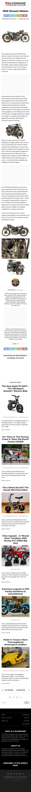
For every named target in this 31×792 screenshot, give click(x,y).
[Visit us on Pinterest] (17, 774)
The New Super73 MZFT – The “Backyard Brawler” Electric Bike (15, 388)
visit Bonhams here (10, 217)
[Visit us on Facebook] (10, 697)
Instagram (25, 723)
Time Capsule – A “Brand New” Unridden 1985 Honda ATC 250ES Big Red (15, 539)
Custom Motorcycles (10, 417)
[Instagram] (13, 344)
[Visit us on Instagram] (17, 697)
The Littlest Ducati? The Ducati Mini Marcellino (15, 488)
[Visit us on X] (14, 697)
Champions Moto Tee (22, 690)
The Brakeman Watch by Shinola (9, 690)
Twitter (26, 717)
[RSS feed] (2, 4)
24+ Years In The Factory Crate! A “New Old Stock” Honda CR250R (15, 439)
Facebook (25, 714)
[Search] (26, 702)
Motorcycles (23, 417)
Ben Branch (12, 19)
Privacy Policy (9, 779)
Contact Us (15, 780)
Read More (5, 429)
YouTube (26, 720)
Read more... (25, 755)
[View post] (15, 403)
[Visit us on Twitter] (14, 774)
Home (3, 714)
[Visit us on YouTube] (11, 774)
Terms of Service (20, 779)
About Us (5, 720)
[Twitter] (17, 344)
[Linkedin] (15, 344)
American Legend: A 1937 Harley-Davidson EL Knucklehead (15, 591)
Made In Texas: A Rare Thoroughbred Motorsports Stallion (15, 642)
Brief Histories (7, 717)
